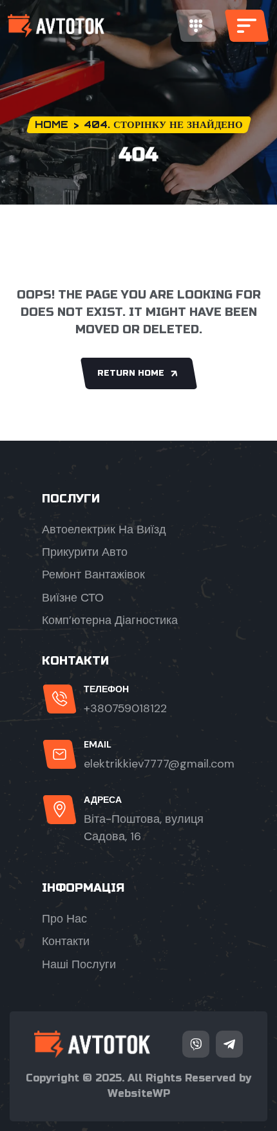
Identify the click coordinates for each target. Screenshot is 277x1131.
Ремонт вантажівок (93, 574)
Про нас (64, 918)
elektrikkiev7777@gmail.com (159, 763)
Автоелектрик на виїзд (104, 529)
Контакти (66, 941)
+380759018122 (125, 708)
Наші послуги (79, 964)
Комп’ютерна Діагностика (110, 620)
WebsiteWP (139, 1093)
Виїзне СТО (73, 597)
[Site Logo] (56, 25)
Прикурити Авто (85, 552)
